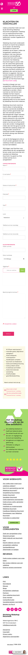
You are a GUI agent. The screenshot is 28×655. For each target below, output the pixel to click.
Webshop (6, 266)
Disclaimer (6, 630)
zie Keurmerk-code (9, 80)
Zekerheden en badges (11, 549)
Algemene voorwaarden (11, 636)
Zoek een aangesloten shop (12, 533)
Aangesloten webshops (11, 590)
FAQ (4, 581)
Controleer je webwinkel (11, 518)
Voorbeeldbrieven (9, 547)
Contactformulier (8, 600)
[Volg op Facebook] (16, 609)
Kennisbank (7, 584)
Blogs (5, 588)
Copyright (6, 632)
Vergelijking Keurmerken (11, 493)
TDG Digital (10, 644)
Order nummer (7, 246)
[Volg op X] (8, 609)
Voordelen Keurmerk (10, 497)
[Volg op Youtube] (20, 609)
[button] (2, 9)
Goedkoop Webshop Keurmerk (13, 511)
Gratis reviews (7, 504)
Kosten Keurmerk (9, 495)
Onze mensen (7, 597)
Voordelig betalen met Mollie (12, 602)
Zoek (22, 270)
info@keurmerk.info (9, 625)
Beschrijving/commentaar (10, 292)
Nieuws (5, 586)
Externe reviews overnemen (12, 567)
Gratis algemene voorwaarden (13, 499)
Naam (5, 165)
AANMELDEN (14, 522)
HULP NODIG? (18, 652)
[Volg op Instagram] (12, 609)
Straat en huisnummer (9, 185)
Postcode (6, 194)
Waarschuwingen (9, 536)
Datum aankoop (7, 255)
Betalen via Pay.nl (9, 604)
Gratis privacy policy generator (13, 502)
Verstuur (8, 333)
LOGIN (14, 10)
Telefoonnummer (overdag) (10, 225)
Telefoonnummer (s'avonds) (10, 234)
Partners (6, 593)
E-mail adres (7, 174)
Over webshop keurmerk (11, 595)
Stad (4, 205)
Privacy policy (7, 634)
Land (4, 214)
